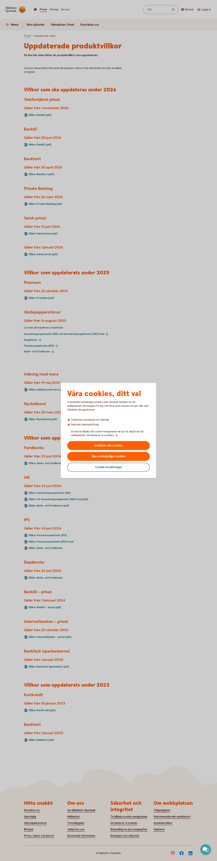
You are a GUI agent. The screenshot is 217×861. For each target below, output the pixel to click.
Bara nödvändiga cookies (108, 456)
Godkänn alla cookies (108, 445)
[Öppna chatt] (205, 849)
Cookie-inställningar (108, 467)
